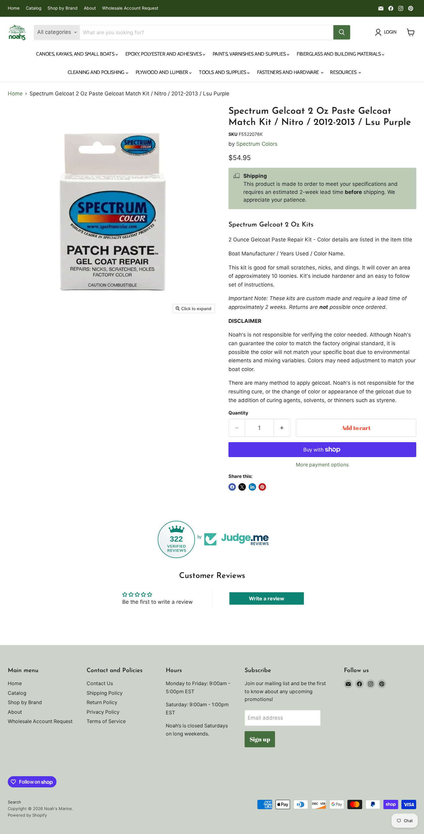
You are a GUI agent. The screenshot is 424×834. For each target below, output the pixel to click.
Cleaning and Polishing (97, 72)
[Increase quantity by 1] (282, 428)
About (90, 8)
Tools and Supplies (223, 72)
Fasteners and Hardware (288, 72)
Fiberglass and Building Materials (339, 54)
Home (14, 8)
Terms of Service (106, 721)
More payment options (322, 465)
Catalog (33, 8)
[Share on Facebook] (232, 487)
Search (14, 802)
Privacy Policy (103, 712)
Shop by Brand (62, 8)
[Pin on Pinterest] (262, 487)
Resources (344, 72)
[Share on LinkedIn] (252, 487)
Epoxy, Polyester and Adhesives (164, 54)
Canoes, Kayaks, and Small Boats (75, 54)
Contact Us (100, 683)
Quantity (238, 413)
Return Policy (102, 702)
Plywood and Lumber (162, 72)
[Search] (341, 32)
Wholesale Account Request (130, 8)
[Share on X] (242, 487)
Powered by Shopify (27, 815)
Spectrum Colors (256, 144)
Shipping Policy (105, 693)
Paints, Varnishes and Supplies (250, 54)
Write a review (266, 598)
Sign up (260, 739)
